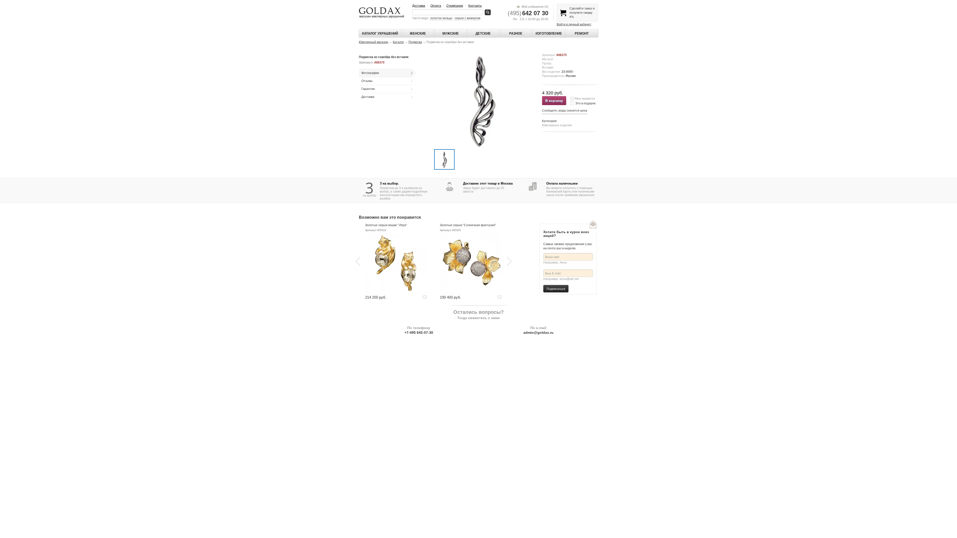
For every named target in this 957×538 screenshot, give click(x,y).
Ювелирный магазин (373, 42)
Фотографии (370, 73)
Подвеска (415, 42)
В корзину (554, 101)
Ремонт (582, 33)
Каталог (398, 42)
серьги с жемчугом (467, 18)
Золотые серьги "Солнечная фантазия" (468, 225)
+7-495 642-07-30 (418, 333)
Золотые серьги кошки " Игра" (386, 225)
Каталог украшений (380, 33)
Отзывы (367, 81)
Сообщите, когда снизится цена (564, 110)
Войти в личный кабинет (574, 24)
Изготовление (549, 33)
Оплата (435, 5)
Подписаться (556, 288)
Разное (515, 33)
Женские (418, 33)
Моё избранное (534, 6)
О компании (454, 5)
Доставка (418, 5)
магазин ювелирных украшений (381, 16)
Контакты (475, 5)
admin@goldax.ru (538, 333)
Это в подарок (585, 103)
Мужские (450, 33)
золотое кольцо (441, 18)
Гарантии (368, 89)
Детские (483, 33)
